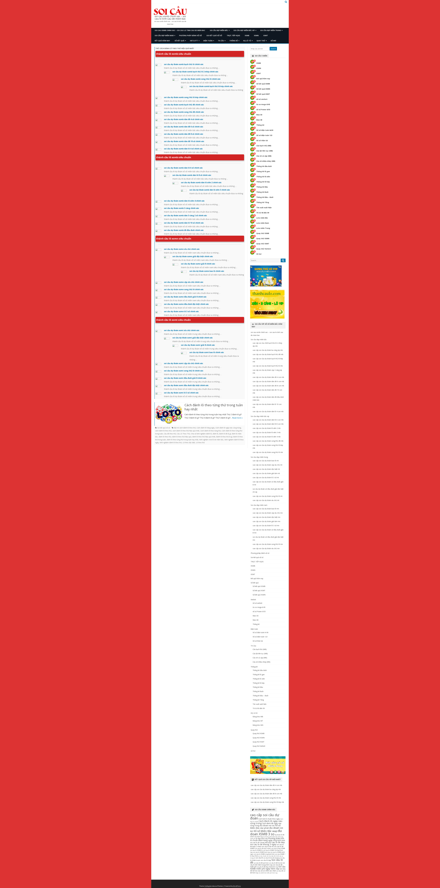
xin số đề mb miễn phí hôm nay (267, 873)
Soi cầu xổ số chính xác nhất (265, 871)
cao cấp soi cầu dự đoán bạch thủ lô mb (268, 366)
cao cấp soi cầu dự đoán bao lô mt (266, 461)
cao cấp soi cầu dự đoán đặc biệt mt (266, 469)
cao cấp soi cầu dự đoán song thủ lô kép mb (267, 802)
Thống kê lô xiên (263, 176)
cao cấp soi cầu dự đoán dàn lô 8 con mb (268, 424)
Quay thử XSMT (262, 244)
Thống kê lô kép (263, 182)
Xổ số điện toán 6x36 (264, 130)
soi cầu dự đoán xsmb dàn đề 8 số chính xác (183, 134)
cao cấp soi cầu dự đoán (264, 816)
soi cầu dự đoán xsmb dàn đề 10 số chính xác (184, 141)
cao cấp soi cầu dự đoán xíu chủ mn (266, 548)
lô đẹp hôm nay (262, 838)
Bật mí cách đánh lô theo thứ (185, 428)
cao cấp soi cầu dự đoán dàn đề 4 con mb (268, 377)
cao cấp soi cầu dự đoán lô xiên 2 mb (266, 428)
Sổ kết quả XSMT (263, 94)
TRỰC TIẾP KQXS (233, 35)
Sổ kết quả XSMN (263, 89)
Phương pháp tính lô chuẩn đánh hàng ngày (267, 839)
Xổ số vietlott (257, 603)
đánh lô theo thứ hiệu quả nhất (203, 437)
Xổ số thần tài (262, 140)
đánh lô (215, 434)
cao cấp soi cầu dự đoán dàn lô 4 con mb (268, 411)
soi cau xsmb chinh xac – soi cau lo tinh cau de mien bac (170, 17)
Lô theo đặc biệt (189, 442)
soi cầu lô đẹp (266, 860)
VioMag (206, 886)
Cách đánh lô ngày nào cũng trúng (228, 428)
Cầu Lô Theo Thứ (183, 434)
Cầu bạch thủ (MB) (263, 146)
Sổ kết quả (179, 41)
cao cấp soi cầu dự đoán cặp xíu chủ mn (268, 513)
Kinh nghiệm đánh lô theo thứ (171, 442)
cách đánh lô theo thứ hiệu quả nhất (185, 431)
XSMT (265, 35)
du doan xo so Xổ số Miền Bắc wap (266, 829)
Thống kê (233, 41)
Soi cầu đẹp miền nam (164, 35)
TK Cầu (221, 41)
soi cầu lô (259, 858)
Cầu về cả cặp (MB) (263, 156)
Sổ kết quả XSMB (263, 84)
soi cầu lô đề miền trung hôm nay (267, 864)
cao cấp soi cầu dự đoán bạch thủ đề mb (268, 354)
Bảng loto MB (258, 716)
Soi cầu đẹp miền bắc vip (244, 30)
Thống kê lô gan (263, 171)
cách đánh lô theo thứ (163, 431)
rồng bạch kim (279, 840)
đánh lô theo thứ (165, 437)
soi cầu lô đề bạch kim (261, 863)
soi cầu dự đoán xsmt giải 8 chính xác (198, 345)
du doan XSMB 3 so (266, 832)
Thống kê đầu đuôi (264, 166)
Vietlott (194, 41)
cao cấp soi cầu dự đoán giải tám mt (266, 473)
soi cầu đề (279, 871)
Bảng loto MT (258, 721)
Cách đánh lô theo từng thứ (210, 431)
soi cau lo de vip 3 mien (263, 848)
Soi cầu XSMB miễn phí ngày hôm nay (267, 867)
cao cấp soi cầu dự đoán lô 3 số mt (266, 477)
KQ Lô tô (247, 41)
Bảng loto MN (258, 725)
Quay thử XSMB (262, 233)
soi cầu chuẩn (262, 856)
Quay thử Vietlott (263, 249)
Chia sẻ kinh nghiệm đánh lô (201, 434)
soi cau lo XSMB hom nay (261, 852)
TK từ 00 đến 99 (262, 213)
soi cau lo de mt (268, 846)
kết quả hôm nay (162, 41)
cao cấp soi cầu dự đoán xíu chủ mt (266, 500)
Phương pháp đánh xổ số (190, 35)
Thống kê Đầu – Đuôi (264, 197)
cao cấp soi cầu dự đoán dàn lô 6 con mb (268, 420)
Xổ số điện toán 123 (264, 135)
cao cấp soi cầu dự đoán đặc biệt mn (266, 517)
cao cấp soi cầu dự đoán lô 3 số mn (266, 525)
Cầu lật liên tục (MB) (264, 151)
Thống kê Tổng (262, 202)
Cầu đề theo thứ (170, 434)
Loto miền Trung (263, 228)
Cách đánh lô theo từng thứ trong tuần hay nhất (213, 407)
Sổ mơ (258, 254)
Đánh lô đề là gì (225, 434)
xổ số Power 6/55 (263, 109)
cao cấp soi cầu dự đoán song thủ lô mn (268, 544)
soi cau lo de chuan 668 (259, 842)
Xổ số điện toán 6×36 (260, 632)
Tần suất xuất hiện (264, 207)
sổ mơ (273, 41)
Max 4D (259, 120)
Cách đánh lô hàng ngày (205, 428)
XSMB (247, 35)
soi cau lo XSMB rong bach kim (264, 854)
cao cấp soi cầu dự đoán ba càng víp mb (268, 350)
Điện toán (207, 41)
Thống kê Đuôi (262, 192)
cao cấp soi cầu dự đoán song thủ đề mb (268, 441)
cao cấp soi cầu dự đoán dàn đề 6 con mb (268, 381)
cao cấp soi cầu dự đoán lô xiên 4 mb (266, 437)
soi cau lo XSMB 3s (256, 850)
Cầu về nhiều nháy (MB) (265, 161)
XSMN (256, 35)
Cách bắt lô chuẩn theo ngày (269, 819)
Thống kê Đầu (262, 187)
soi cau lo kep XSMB (278, 848)
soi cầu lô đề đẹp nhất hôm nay (267, 867)
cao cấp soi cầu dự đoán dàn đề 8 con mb (268, 386)
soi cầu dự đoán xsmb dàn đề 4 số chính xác (183, 119)
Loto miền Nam (262, 223)
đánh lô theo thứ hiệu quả (181, 437)
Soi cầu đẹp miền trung (270, 30)
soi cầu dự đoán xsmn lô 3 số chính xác (181, 311)
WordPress (237, 886)
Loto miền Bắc (262, 218)
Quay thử (261, 41)
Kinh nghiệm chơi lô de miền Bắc (211, 440)
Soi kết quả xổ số (214, 35)
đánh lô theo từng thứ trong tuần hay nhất (182, 440)
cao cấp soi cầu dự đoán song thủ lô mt (267, 496)
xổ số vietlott (261, 99)
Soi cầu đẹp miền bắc (219, 30)
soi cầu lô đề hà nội (275, 863)
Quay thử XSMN (262, 238)
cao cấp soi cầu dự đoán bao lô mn (266, 509)
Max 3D (259, 115)
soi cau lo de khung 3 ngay (263, 844)
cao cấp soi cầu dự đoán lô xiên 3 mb (266, 432)
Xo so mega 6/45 (263, 104)
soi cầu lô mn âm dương (271, 858)
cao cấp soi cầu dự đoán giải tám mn (266, 521)
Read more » (237, 418)
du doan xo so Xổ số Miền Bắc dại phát (265, 826)
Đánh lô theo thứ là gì (224, 437)
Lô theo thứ (200, 442)
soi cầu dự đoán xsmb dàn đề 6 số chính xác (183, 126)
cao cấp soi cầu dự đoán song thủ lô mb (268, 452)
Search (273, 49)
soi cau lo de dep (276, 842)
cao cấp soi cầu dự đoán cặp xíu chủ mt (267, 465)
